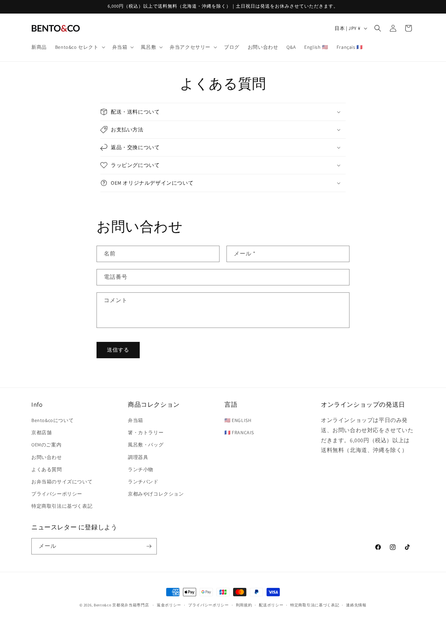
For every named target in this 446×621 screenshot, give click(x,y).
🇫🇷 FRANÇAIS (239, 432)
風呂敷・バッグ (145, 445)
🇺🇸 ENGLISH (237, 420)
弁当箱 (135, 420)
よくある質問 (46, 469)
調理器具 (138, 457)
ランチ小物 (140, 469)
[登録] (148, 546)
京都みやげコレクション (156, 494)
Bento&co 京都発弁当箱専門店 (121, 605)
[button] (79, 47)
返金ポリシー (169, 605)
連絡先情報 (356, 605)
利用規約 (244, 605)
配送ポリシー (271, 605)
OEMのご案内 (46, 445)
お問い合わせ (46, 457)
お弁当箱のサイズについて (61, 481)
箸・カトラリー (145, 432)
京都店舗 (41, 432)
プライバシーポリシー (56, 494)
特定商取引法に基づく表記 (61, 506)
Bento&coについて (52, 420)
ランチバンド (143, 481)
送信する (118, 349)
